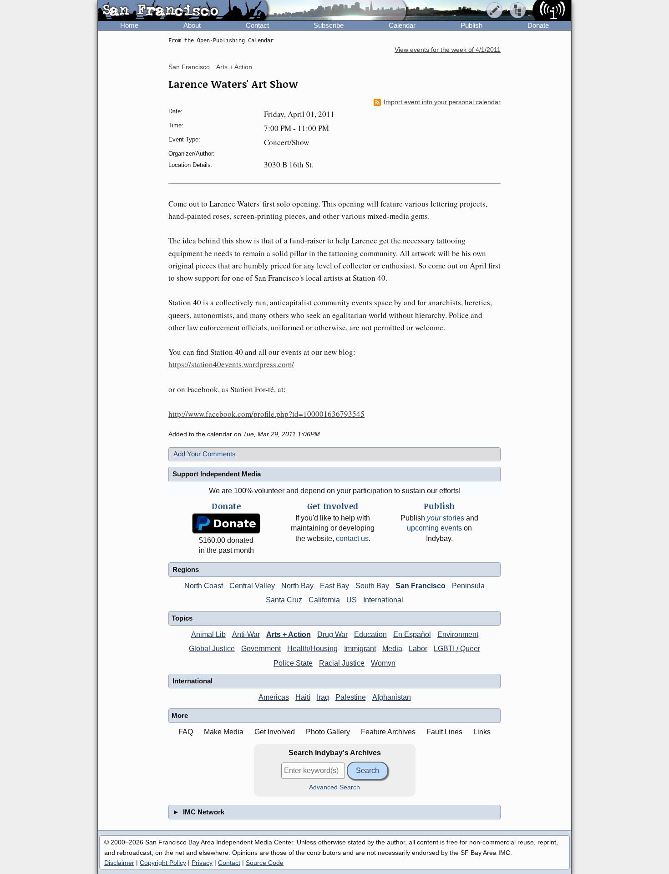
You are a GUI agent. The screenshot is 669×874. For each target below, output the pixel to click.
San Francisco (189, 67)
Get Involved (274, 732)
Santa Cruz (284, 600)
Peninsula (468, 586)
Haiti (302, 697)
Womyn (383, 663)
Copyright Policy (163, 862)
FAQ (185, 732)
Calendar (402, 25)
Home (129, 25)
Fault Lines (444, 732)
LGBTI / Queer (457, 648)
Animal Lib (208, 634)
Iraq (323, 697)
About (192, 25)
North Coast (203, 586)
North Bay (297, 586)
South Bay (372, 586)
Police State (293, 663)
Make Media (223, 732)
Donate (538, 25)
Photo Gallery (328, 732)
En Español (412, 634)
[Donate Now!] (226, 523)
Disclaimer (119, 862)
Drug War (332, 634)
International (383, 600)
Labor (418, 648)
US (351, 600)
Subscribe (329, 25)
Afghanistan (391, 697)
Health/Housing (312, 648)
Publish (471, 25)
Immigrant (360, 648)
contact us (352, 538)
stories (445, 518)
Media (392, 648)
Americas (273, 697)
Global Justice (212, 648)
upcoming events (434, 528)
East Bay (334, 586)
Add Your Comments (204, 454)
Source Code (265, 862)
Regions (185, 569)
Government (261, 648)
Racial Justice (342, 663)
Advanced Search (334, 787)
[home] (183, 11)
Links (482, 732)
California (324, 600)
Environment (457, 634)
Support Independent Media (216, 474)
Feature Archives (388, 732)
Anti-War (246, 634)
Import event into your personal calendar (442, 102)
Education (370, 634)
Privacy (202, 862)
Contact (257, 25)
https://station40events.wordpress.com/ (231, 364)
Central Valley (252, 586)
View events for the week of (448, 49)
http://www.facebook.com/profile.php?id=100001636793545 (266, 414)
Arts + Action (234, 67)
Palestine (350, 697)
